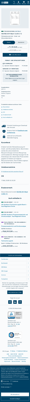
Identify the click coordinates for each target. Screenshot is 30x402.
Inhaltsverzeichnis (8, 109)
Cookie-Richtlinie (23, 377)
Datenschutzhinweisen (7, 377)
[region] (15, 378)
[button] (18, 2)
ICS (4, 112)
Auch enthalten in (7, 117)
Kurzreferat (6, 107)
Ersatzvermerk (7, 114)
